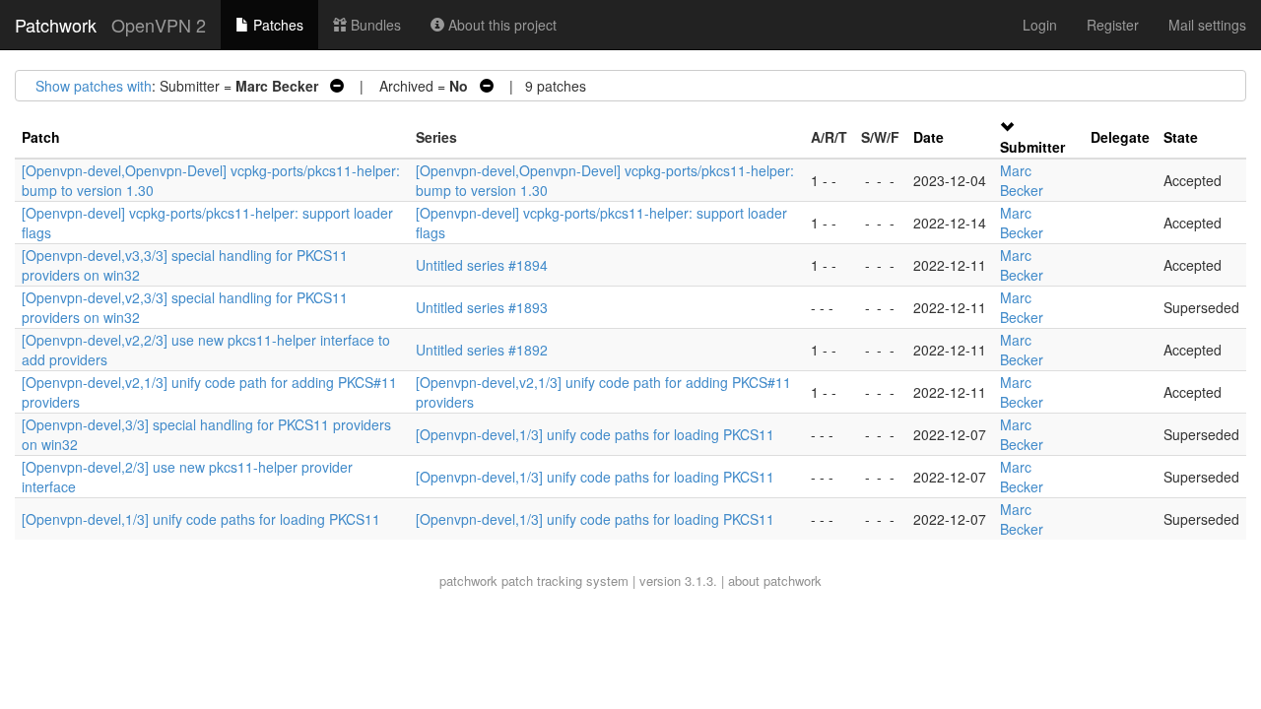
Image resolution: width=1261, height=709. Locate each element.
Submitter (1032, 147)
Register (1113, 24)
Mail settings (1207, 24)
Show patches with (93, 86)
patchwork (468, 580)
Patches (276, 24)
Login (1040, 24)
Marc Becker (1021, 180)
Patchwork (56, 24)
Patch (41, 137)
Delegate (1120, 137)
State (1180, 137)
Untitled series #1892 (482, 349)
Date (928, 137)
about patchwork (775, 580)
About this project (500, 24)
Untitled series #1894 (482, 265)
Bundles (374, 24)
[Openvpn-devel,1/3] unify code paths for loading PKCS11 (595, 434)
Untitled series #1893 (482, 307)
